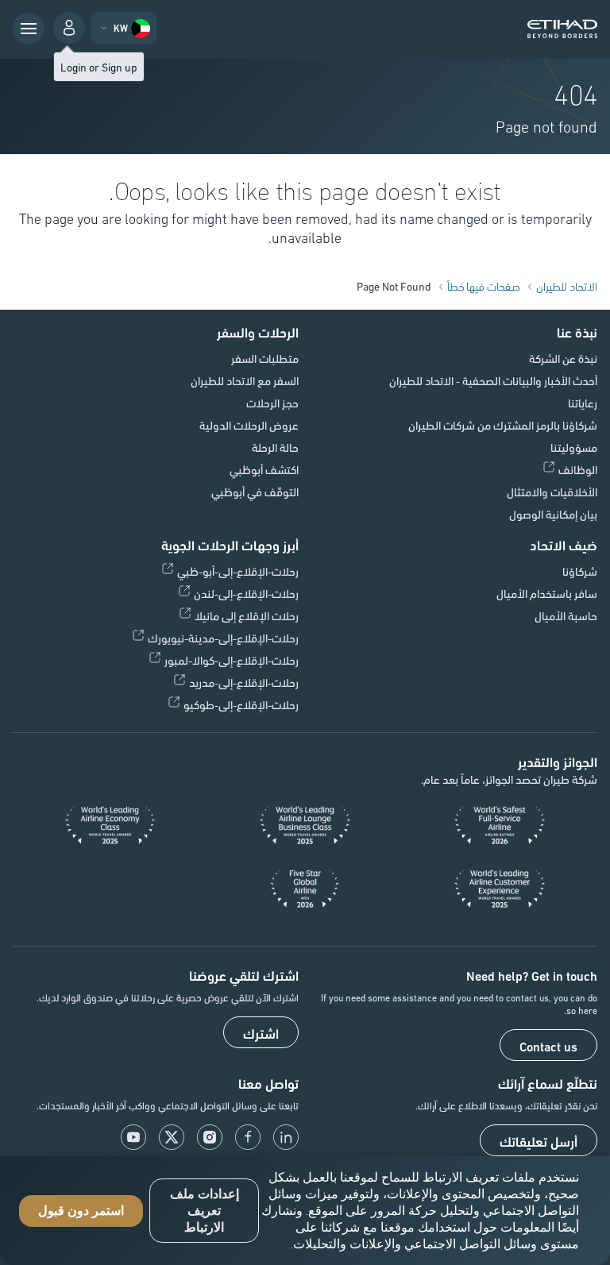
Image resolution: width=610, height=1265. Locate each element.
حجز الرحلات (272, 402)
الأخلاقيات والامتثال (552, 491)
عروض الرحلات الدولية (249, 425)
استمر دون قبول (81, 1210)
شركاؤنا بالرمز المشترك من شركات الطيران (502, 425)
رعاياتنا (582, 402)
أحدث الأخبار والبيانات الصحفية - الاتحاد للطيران (493, 380)
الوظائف (577, 469)
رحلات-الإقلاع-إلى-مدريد (244, 682)
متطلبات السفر (265, 358)
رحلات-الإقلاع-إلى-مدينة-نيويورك (223, 637)
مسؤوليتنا (573, 447)
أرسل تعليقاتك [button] (538, 1141)
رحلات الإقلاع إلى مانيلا (247, 615)
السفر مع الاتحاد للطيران (245, 380)
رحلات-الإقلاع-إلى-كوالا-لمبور (231, 660)
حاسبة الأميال (566, 615)
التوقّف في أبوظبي (255, 491)
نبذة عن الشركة (563, 358)
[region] (305, 1210)
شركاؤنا (579, 571)
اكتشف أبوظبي (264, 469)
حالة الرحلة (275, 447)
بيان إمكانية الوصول (553, 513)
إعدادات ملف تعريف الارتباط (204, 1211)
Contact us (548, 1046)
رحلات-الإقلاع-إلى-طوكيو (241, 704)
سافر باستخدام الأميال (546, 593)
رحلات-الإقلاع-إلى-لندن (246, 593)
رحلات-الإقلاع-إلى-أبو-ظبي (238, 571)
